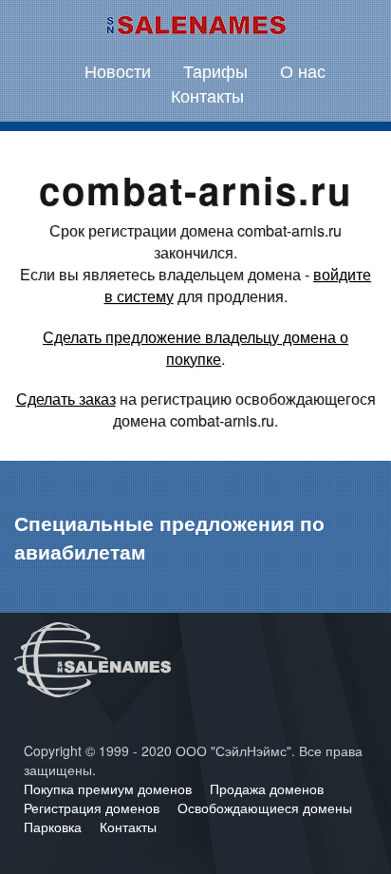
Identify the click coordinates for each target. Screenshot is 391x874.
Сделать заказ (66, 398)
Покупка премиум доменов (110, 788)
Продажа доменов (267, 788)
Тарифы (215, 70)
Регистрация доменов (93, 807)
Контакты (207, 95)
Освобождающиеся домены (264, 807)
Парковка (54, 826)
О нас (303, 70)
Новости (117, 70)
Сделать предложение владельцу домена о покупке (195, 348)
